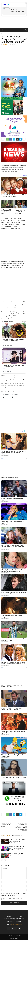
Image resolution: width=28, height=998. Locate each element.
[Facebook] (10, 139)
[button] (2, 30)
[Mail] (12, 928)
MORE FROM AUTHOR (17, 835)
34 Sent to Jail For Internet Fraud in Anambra (6, 824)
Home (2, 33)
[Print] (17, 139)
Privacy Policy (19, 935)
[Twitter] (14, 139)
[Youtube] (19, 928)
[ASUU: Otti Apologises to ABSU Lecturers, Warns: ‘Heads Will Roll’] (5, 848)
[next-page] (5, 860)
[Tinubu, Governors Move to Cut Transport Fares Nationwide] (5, 841)
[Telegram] (20, 139)
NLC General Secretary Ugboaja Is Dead (16, 854)
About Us (8, 935)
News (3, 849)
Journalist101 (5, 44)
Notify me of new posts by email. (10, 899)
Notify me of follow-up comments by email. (12, 898)
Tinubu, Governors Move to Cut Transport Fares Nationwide (17, 841)
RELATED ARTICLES (5, 835)
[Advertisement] (14, 61)
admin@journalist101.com (16, 924)
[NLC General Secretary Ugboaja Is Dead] (5, 855)
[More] (23, 139)
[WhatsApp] (7, 139)
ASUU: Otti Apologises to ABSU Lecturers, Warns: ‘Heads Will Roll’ (16, 848)
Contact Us (13, 935)
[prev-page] (2, 860)
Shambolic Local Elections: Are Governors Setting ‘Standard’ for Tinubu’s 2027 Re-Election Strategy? (21, 826)
